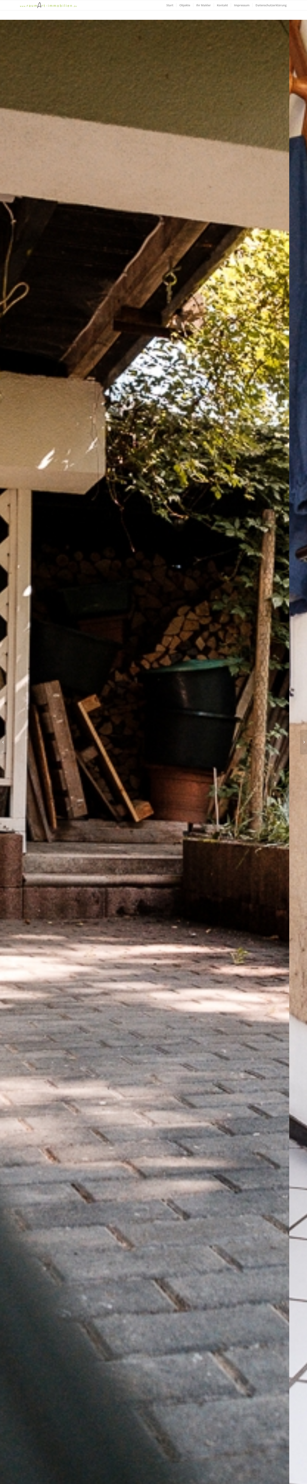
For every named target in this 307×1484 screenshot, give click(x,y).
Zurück (10, 757)
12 (173, 1477)
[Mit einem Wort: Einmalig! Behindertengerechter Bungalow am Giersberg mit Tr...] (303, 742)
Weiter (297, 757)
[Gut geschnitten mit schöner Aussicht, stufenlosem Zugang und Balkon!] (3, 742)
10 (166, 1477)
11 (169, 1477)
